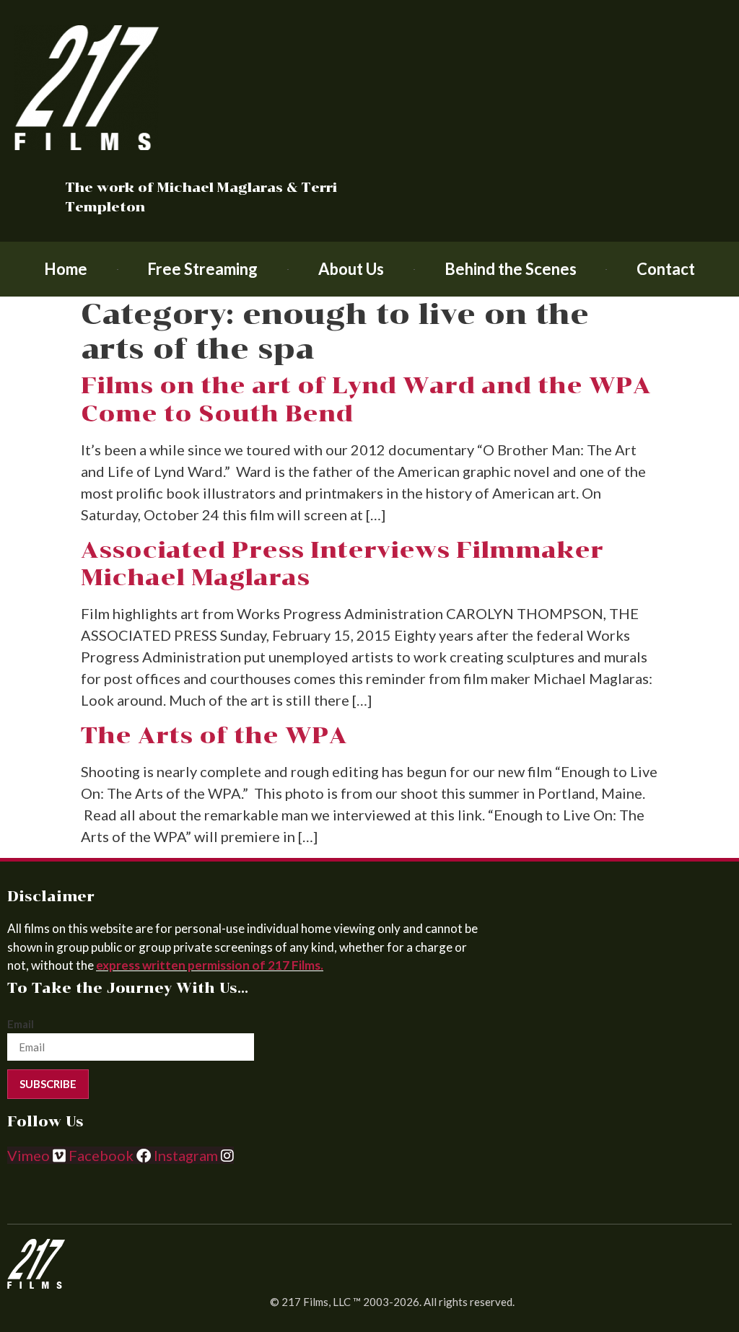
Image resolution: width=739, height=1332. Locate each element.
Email (20, 1024)
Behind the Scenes (511, 269)
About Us (351, 269)
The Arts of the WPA (214, 735)
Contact (666, 269)
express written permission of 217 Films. (209, 965)
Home (65, 269)
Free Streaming (202, 269)
